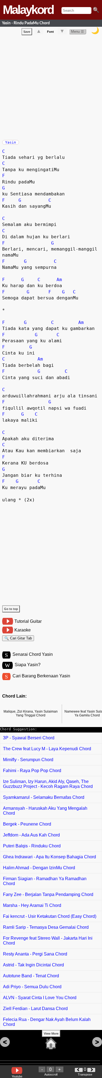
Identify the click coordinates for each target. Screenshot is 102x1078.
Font (50, 31)
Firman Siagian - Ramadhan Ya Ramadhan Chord (44, 881)
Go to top (11, 609)
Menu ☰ (77, 31)
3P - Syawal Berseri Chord (28, 737)
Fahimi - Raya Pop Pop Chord (32, 770)
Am (59, 279)
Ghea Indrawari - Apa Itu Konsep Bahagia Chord (49, 856)
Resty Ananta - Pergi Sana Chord (35, 954)
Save (26, 31)
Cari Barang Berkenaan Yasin (41, 676)
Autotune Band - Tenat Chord (31, 975)
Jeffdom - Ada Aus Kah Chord (31, 835)
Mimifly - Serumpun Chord (28, 759)
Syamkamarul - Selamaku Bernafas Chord (43, 797)
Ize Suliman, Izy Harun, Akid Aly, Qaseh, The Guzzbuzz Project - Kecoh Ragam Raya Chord (48, 784)
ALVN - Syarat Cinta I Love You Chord (39, 997)
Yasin (10, 142)
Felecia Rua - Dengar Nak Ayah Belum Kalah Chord (47, 1022)
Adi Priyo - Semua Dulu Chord (32, 986)
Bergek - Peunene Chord (27, 824)
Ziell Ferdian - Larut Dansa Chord (35, 1008)
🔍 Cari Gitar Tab (18, 638)
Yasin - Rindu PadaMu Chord (26, 23)
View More (51, 1033)
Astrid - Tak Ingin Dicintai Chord (33, 965)
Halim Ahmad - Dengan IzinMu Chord (39, 867)
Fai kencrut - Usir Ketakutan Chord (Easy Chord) (49, 916)
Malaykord (28, 10)
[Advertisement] (51, 86)
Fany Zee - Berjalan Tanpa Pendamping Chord (48, 894)
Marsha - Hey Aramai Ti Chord (32, 905)
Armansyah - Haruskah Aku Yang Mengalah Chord (45, 810)
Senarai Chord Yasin (33, 654)
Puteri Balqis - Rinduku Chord (32, 846)
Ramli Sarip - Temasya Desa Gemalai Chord (46, 927)
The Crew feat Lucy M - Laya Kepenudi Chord (47, 748)
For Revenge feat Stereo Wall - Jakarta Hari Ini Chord (47, 940)
